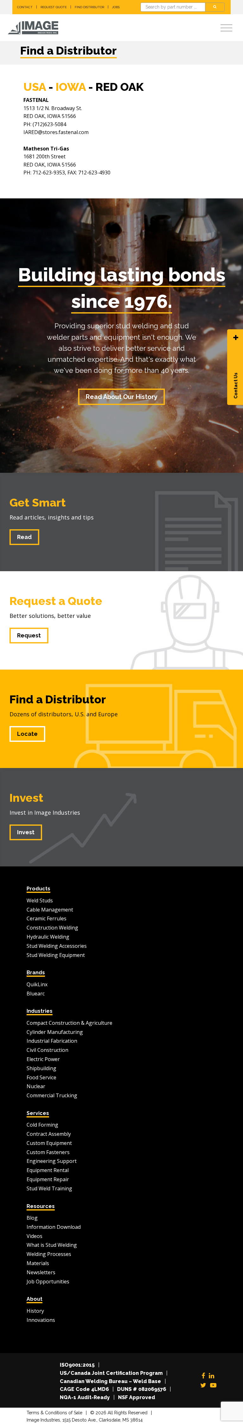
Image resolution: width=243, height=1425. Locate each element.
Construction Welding (52, 927)
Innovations (41, 1320)
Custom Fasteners (48, 1152)
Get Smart (37, 502)
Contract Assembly (49, 1133)
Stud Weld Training (49, 1188)
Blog (32, 1217)
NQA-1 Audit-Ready (85, 1397)
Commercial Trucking (52, 1095)
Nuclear (36, 1086)
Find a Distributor (57, 699)
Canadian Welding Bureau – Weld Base (110, 1381)
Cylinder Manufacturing (55, 1032)
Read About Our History (122, 397)
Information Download (54, 1226)
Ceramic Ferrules (46, 918)
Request (29, 635)
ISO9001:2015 (77, 1365)
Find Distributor (89, 7)
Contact (25, 7)
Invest (26, 797)
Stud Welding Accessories (57, 945)
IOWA (71, 86)
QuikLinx (37, 984)
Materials (38, 1263)
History (35, 1310)
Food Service (41, 1077)
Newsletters (41, 1272)
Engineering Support (52, 1161)
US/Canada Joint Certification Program (111, 1373)
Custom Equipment (49, 1143)
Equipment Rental (48, 1170)
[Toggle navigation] (226, 28)
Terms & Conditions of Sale (54, 1412)
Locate (27, 733)
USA (34, 86)
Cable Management (50, 909)
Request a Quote (55, 600)
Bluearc (36, 993)
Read (24, 537)
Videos (34, 1236)
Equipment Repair (48, 1179)
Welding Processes (49, 1254)
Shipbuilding (41, 1068)
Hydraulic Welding (48, 936)
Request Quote (53, 7)
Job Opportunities (48, 1281)
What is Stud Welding (52, 1244)
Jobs (116, 7)
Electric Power (43, 1059)
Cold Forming (42, 1124)
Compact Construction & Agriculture (69, 1022)
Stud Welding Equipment (56, 955)
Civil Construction (47, 1050)
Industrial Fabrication (52, 1040)
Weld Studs (40, 900)
